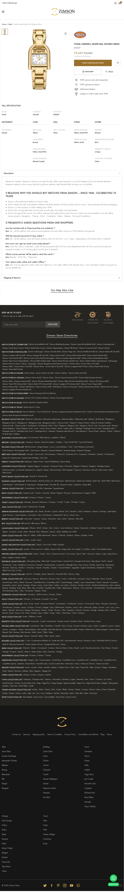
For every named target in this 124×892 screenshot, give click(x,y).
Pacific (50, 610)
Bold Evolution (31, 481)
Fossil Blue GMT (53, 582)
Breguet (5, 788)
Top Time (44, 458)
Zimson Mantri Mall (57, 355)
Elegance (62, 425)
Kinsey (33, 585)
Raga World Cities (93, 683)
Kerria (60, 428)
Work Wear (23, 686)
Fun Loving (70, 554)
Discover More (61, 648)
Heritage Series (43, 484)
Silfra (46, 636)
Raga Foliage (57, 683)
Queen (113, 610)
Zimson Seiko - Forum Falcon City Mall (17, 366)
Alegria (31, 660)
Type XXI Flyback (86, 442)
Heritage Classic (103, 466)
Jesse (20, 585)
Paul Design (7, 820)
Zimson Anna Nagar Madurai (61, 398)
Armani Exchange (9, 756)
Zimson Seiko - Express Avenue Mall (16, 381)
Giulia (80, 511)
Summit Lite (42, 476)
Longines (88, 788)
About (109, 734)
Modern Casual (63, 621)
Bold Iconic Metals (84, 481)
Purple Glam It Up (28, 683)
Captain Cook (28, 493)
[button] (118, 63)
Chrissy (71, 689)
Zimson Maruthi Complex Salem (35, 402)
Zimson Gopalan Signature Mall (68, 358)
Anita (40, 667)
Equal (99, 528)
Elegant (76, 466)
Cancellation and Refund (88, 734)
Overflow (86, 549)
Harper (95, 511)
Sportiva (51, 651)
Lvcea (52, 447)
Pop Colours (83, 565)
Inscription (114, 582)
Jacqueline (6, 585)
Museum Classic (66, 484)
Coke (15, 565)
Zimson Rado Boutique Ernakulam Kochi (18, 415)
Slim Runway (25, 632)
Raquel (5, 588)
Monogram (36, 610)
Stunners (5, 567)
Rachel (56, 693)
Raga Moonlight (70, 683)
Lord (82, 648)
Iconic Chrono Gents (48, 428)
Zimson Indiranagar (35, 351)
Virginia (37, 591)
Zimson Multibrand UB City (87, 351)
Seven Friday (7, 848)
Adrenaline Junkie (33, 561)
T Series (48, 497)
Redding (12, 588)
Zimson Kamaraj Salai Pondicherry (42, 393)
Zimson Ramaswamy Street (89, 387)
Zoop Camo (38, 697)
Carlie (64, 579)
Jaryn (91, 626)
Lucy (112, 607)
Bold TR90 (106, 481)
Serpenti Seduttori (56, 450)
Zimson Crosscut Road (88, 348)
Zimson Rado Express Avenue (90, 377)
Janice (14, 585)
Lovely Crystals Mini (56, 663)
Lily (33, 693)
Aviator (35, 554)
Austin (58, 689)
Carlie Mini (72, 579)
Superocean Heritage (30, 458)
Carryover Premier (47, 603)
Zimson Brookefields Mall (38, 344)
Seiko (4, 843)
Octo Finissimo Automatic (84, 447)
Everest (76, 626)
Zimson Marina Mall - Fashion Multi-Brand (18, 387)
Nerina (44, 610)
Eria (95, 425)
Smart (72, 515)
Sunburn (21, 567)
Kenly (96, 626)
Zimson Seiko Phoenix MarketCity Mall (73, 381)
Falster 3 (54, 667)
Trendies (46, 567)
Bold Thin (96, 481)
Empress (104, 603)
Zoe (77, 515)
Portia (111, 629)
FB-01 (16, 582)
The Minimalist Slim (113, 588)
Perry (39, 540)
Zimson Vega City (69, 351)
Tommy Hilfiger (49, 834)
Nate (111, 585)
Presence (77, 470)
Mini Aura (19, 610)
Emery (69, 626)
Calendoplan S (20, 484)
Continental (71, 603)
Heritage (27, 502)
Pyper (117, 629)
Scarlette (40, 588)
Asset (37, 603)
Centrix (38, 493)
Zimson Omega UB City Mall (38, 355)
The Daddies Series (104, 549)
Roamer (5, 839)
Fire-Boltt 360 (61, 574)
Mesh (26, 531)
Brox (58, 579)
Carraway (81, 579)
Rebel (40, 636)
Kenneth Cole (90, 783)
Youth (90, 535)
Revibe (92, 565)
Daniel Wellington (50, 779)
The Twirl (53, 599)
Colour (56, 528)
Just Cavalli (88, 779)
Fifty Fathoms (45, 437)
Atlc (36, 511)
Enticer (54, 535)
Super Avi (6, 458)
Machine (73, 585)
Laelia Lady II (69, 428)
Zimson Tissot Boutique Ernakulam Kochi (103, 412)
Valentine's (101, 567)
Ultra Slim (79, 519)
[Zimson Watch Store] (63, 11)
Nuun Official (89, 806)
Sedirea (17, 434)
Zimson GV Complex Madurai (37, 398)
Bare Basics (96, 561)
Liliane (21, 629)
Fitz (67, 511)
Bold (39, 528)
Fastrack (39, 565)
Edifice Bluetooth (43, 535)
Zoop (45, 843)
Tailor (58, 613)
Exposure (113, 603)
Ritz (10, 632)
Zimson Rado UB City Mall (109, 351)
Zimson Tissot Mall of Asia (12, 369)
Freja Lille (84, 667)
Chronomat (39, 454)
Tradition (59, 442)
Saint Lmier (103, 470)
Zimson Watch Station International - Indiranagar (98, 361)
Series (11, 613)
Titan (45, 820)
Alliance (32, 528)
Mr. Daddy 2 (77, 549)
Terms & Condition (54, 734)
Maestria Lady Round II (65, 431)
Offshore (32, 616)
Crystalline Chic (83, 660)
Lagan (73, 679)
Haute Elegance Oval (24, 428)
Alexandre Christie (9, 760)
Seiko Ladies (36, 651)
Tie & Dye (30, 567)
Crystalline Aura (69, 660)
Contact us (16, 734)
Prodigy (94, 610)
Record (94, 470)
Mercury (71, 574)
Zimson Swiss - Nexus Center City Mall (39, 373)
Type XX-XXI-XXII (71, 442)
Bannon (36, 579)
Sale (59, 519)
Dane (99, 689)
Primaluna (86, 470)
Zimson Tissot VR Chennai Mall (14, 384)
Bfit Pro (44, 523)
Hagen (104, 667)
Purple (17, 683)
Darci (64, 626)
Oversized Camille (70, 629)
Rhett (24, 588)
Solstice (34, 613)
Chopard (46, 769)
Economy (31, 565)
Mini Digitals (27, 697)
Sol (23, 613)
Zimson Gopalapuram (105, 344)
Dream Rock (30, 663)
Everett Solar (7, 582)
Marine (37, 442)
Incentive (12, 531)
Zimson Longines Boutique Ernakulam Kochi (69, 412)
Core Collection (66, 528)
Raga (39, 683)
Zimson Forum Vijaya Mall (91, 384)
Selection (44, 531)
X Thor (19, 570)
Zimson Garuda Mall (53, 351)
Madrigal (78, 428)
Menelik (34, 636)
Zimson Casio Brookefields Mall (83, 344)
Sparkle (5, 686)
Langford (103, 626)
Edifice (33, 535)
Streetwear (110, 565)
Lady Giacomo (8, 515)
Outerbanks (57, 515)
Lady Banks (111, 511)
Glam (114, 528)
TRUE (94, 493)
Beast (44, 574)
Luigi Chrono (112, 554)
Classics (26, 675)
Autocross (27, 579)
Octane (99, 679)
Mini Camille (42, 629)
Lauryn (110, 626)
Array (31, 603)
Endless (93, 528)
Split (93, 549)
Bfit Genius (35, 523)
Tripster (54, 567)
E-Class (33, 675)
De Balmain (32, 425)
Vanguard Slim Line (51, 644)
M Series (32, 497)
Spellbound (66, 531)
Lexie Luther (48, 585)
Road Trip (100, 565)
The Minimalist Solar (10, 591)
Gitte (91, 667)
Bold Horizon (70, 481)
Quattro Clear (103, 610)
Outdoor (70, 535)
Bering (4, 769)
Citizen (46, 760)
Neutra (117, 585)
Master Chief (55, 549)
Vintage (84, 535)
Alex (53, 689)
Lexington (13, 629)
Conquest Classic (56, 466)
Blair (42, 626)
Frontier (17, 607)
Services (26, 734)
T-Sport (82, 502)
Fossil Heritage (66, 582)
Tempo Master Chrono (34, 644)
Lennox (5, 629)
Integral (87, 493)
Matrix (4, 610)
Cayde (54, 511)
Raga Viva (81, 683)
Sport (99, 621)
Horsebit (45, 599)
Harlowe (84, 626)
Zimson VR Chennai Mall (98, 381)
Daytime (21, 663)
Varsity (109, 567)
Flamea (114, 425)
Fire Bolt (46, 797)
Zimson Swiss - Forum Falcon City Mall (84, 363)
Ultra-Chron (6, 472)
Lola (39, 515)
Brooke (48, 511)
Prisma (58, 594)
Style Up (14, 567)
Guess (87, 760)
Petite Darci (89, 629)
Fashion (48, 675)
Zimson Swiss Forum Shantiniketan (15, 361)
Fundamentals (49, 565)
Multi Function (42, 594)
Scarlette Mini (50, 588)
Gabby (76, 582)
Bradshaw (49, 626)
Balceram (29, 419)
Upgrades (75, 567)
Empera (41, 675)
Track (74, 613)
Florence (67, 493)
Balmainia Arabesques (52, 419)
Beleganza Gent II (9, 423)
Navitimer (92, 454)
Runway (16, 632)
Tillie (21, 591)
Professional (109, 454)
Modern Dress (89, 621)
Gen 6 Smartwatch (88, 582)
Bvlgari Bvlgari (42, 447)
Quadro (61, 544)
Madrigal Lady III (8, 431)
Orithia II (117, 431)
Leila (24, 693)
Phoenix (58, 610)
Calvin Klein (47, 751)
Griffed (46, 549)
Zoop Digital (49, 697)
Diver (49, 554)
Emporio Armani (58, 554)
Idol (80, 607)
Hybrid (10, 671)
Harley (5, 693)
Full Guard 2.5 (36, 549)
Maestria (52, 431)
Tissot (45, 816)
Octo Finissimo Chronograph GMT (15, 450)
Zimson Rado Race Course (35, 348)
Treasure (81, 613)
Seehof (5, 644)
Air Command (33, 437)
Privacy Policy (70, 734)
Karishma (65, 679)
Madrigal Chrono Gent (92, 428)
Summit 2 (33, 476)
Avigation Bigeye (33, 466)
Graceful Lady (41, 663)
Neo (86, 679)
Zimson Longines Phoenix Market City (16, 389)
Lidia (29, 693)
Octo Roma (35, 450)
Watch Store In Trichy (31, 407)
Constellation (30, 488)
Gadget (45, 607)
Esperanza (31, 484)
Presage (5, 651)
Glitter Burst (59, 607)
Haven (18, 693)
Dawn (98, 603)
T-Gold (60, 502)
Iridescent (87, 607)
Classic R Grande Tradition (100, 423)
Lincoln (101, 607)
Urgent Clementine (88, 567)
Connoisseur (61, 603)
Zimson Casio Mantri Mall (12, 358)
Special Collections (39, 502)
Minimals (80, 679)
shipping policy (39, 734)
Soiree (17, 613)
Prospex (13, 651)
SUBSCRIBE (53, 324)
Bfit (3, 779)
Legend (39, 470)
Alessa (47, 689)
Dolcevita (68, 466)
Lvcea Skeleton (61, 447)
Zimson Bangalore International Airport (53, 363)
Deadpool (22, 565)
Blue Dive (44, 579)
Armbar (27, 549)
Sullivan (76, 588)
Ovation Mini (7, 434)
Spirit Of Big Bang (52, 461)
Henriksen (112, 667)
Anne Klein (6, 751)
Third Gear (66, 613)
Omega (5, 816)
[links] (45, 885)
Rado (4, 834)
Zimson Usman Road (33, 377)
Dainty (76, 528)
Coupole (45, 493)
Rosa (24, 557)
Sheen (77, 535)
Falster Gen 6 (64, 667)
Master (46, 470)
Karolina (18, 671)
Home (4, 24)
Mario (4, 557)
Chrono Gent (63, 423)
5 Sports (26, 648)
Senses (52, 531)
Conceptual (42, 648)
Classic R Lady (7, 425)
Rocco (66, 515)
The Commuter (86, 588)
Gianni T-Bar (81, 554)
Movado (87, 802)
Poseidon (70, 610)
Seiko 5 (27, 651)
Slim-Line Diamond (16, 644)
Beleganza (110, 419)
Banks (41, 511)
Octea (76, 663)
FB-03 (21, 582)
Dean (88, 579)
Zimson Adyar (48, 377)
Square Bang (65, 461)
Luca (42, 693)
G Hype (31, 607)
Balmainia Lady (81, 419)
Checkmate (6, 565)
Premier (100, 454)
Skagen (5, 852)
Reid (19, 588)
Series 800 (87, 484)
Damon (92, 689)
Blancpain (6, 774)
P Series (40, 497)
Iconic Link (47, 544)
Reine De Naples (47, 442)
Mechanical (33, 507)
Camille (57, 626)
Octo (70, 447)
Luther (56, 585)
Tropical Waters (64, 567)
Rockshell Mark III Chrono (107, 640)
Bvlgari (4, 783)
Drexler (61, 511)
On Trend (107, 679)
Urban (58, 636)
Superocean (16, 458)
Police (4, 825)
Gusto (25, 616)
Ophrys (102, 431)
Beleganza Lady (35, 423)
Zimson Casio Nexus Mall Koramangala (39, 358)
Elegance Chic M (86, 425)
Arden (26, 540)
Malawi (27, 636)
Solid (58, 531)
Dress (70, 648)
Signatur (37, 671)
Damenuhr (84, 528)
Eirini (56, 425)
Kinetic (76, 648)
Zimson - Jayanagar (28, 363)
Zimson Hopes (103, 348)
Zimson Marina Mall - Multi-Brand (49, 387)
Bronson (52, 579)
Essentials (111, 689)
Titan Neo (14, 686)
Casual (109, 561)
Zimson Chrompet (70, 387)
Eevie (103, 579)
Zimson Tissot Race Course (12, 348)
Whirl (75, 531)
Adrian (34, 689)
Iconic (36, 428)
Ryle (31, 671)
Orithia (109, 431)
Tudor (45, 825)
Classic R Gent (83, 423)
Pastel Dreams (7, 683)
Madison (49, 693)
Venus (63, 644)
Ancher (34, 667)
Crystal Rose (56, 660)
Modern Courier (84, 585)
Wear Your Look (8, 570)
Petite (54, 544)
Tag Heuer (6, 866)
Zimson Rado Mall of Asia (99, 366)
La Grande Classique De (25, 470)
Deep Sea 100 (57, 640)
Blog (102, 734)
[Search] (115, 3)
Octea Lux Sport (102, 663)
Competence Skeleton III (41, 640)
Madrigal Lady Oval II (25, 431)
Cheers (45, 528)
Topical (38, 567)
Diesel (45, 783)
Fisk (72, 667)
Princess (86, 610)
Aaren (27, 667)
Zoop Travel (71, 697)
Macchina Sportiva (93, 648)
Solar (64, 519)
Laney (40, 585)
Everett (109, 579)
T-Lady (66, 502)
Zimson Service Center (109, 387)
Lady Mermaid (70, 640)
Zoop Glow (60, 697)
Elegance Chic (73, 425)
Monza (80, 640)
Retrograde (113, 683)
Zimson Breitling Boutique (59, 344)
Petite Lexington (102, 629)
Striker (46, 613)
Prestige (42, 507)
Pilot (64, 610)
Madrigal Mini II (41, 431)
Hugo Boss (89, 774)
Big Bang (28, 461)
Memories (69, 663)
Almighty (37, 574)
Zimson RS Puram (71, 348)
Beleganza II (22, 423)
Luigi (104, 554)
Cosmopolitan (44, 660)
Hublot (87, 769)
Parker (81, 629)
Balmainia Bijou (68, 419)
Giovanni (90, 554)
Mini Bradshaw (30, 629)
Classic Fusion (38, 461)
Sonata (4, 857)
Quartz (20, 651)
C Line (27, 640)
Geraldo (73, 511)
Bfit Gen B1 (26, 523)
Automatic (28, 519)
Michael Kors (89, 792)
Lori (37, 693)
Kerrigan (26, 585)
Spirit (111, 470)
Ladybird (54, 437)
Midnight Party (71, 565)
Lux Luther (65, 585)
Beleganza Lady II (49, 423)
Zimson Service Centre (11, 363)
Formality (106, 528)
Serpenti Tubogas (83, 450)
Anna (26, 603)
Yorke (44, 591)
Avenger (30, 454)
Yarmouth (93, 693)
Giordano (31, 594)
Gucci (86, 756)
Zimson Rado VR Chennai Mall (40, 384)
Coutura (51, 648)
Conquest (45, 466)
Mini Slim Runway (55, 629)
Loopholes (60, 565)
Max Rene (52, 519)
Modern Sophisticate (100, 585)
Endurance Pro (72, 454)
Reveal (5, 613)
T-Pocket (74, 502)
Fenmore (28, 582)
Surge (52, 613)
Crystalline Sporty (9, 663)
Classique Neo (38, 679)
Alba (4, 746)
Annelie (47, 667)
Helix (86, 765)
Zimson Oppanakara (55, 348)
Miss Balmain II (81, 431)
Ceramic (37, 519)
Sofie (34, 632)
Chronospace (50, 454)
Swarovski (6, 861)
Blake (65, 689)
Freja (77, 667)
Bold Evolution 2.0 (46, 481)
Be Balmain (100, 419)
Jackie (95, 607)
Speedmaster (59, 488)
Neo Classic (106, 648)
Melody (12, 610)
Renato (18, 557)
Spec (40, 613)
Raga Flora (46, 683)
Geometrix (56, 679)
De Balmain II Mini (46, 425)
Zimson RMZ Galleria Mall (40, 361)
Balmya (91, 419)
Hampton (87, 511)
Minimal (32, 531)
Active (24, 507)
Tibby (45, 632)
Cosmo (80, 603)
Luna (117, 607)
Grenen (98, 667)
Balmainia (38, 419)
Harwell (105, 582)
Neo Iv (92, 679)
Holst (4, 671)
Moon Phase (93, 431)
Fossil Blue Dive (40, 582)
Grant (99, 582)
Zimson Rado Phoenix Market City (65, 361)
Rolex (4, 829)
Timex (4, 871)
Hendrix (69, 607)
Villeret (62, 437)
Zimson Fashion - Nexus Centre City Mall (70, 373)
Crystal (43, 621)
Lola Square (47, 515)
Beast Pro (51, 574)
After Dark (45, 561)
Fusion (23, 607)
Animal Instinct (56, 561)
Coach (33, 540)
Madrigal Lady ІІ (109, 428)
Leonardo (32, 515)
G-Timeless (36, 599)
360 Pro (29, 574)
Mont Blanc (89, 797)
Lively (20, 531)
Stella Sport (67, 588)
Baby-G (26, 535)
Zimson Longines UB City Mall (13, 355)
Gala (52, 607)
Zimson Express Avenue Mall (66, 377)
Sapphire (77, 484)
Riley (29, 588)
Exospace (83, 454)
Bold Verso (116, 481)
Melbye (25, 671)
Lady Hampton (21, 515)
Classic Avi (61, 454)
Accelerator (34, 626)
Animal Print (68, 561)
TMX (45, 829)
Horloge (102, 511)
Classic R (73, 423)
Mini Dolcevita (55, 470)
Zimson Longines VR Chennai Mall (66, 384)
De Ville (39, 488)
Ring (77, 574)
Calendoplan (7, 484)
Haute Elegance (8, 428)
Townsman (29, 591)
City (50, 528)
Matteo (11, 557)
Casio (45, 756)
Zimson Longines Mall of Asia (76, 366)
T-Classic (52, 502)
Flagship (92, 466)
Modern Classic (77, 621)
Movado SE (54, 484)
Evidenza (84, 466)
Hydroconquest (8, 470)
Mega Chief (66, 549)
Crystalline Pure (110, 660)
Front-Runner (7, 607)
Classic (44, 519)
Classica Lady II (21, 425)
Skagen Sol (46, 671)
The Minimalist (99, 588)
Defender (95, 579)
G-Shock (61, 535)
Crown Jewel (89, 603)
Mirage (27, 610)
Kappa (98, 554)
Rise (38, 531)
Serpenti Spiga (69, 450)
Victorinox (47, 839)
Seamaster (48, 488)
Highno (5, 531)
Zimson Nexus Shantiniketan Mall (95, 358)
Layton (117, 626)
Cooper (85, 689)
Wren (51, 632)
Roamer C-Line (89, 640)
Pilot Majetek (68, 470)
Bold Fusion (59, 481)
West (86, 693)
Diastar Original (56, 493)
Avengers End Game (82, 561)
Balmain (5, 765)
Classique (29, 442)
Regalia (104, 683)
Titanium (71, 519)
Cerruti (46, 765)
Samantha (64, 693)
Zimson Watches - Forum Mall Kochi (36, 412)
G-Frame (27, 599)
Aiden (41, 689)
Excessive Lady (104, 425)
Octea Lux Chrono (88, 663)
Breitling (46, 746)
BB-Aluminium (30, 447)
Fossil (10, 24)
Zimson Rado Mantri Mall (76, 355)
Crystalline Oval (96, 660)
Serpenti (44, 450)
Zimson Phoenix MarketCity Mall (44, 381)
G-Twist (38, 607)
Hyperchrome (77, 493)
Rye (33, 588)
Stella (59, 588)
